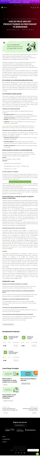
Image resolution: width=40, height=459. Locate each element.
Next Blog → (34, 412)
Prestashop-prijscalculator (9, 117)
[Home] (4, 19)
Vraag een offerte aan (19, 425)
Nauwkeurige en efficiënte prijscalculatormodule (20, 181)
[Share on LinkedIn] (31, 29)
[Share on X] (29, 29)
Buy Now (16, 345)
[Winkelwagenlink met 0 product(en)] (35, 7)
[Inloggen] (33, 7)
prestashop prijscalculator (8, 324)
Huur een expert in (27, 4)
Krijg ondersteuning (35, 4)
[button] (31, 7)
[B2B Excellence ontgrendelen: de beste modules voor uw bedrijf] (10, 374)
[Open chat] (37, 454)
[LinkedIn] (18, 452)
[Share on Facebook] (33, 29)
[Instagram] (15, 452)
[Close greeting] (37, 450)
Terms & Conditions (22, 446)
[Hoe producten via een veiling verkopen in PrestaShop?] (10, 390)
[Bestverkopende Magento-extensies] (29, 374)
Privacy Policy (15, 446)
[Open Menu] (38, 7)
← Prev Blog (5, 412)
